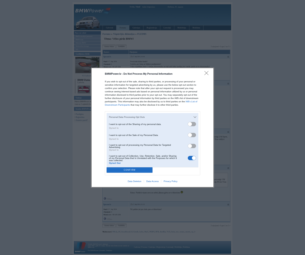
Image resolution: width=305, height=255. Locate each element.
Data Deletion (134, 181)
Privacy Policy (170, 181)
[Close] (207, 74)
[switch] (192, 124)
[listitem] (152, 117)
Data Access (152, 181)
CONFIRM (130, 170)
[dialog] (152, 127)
